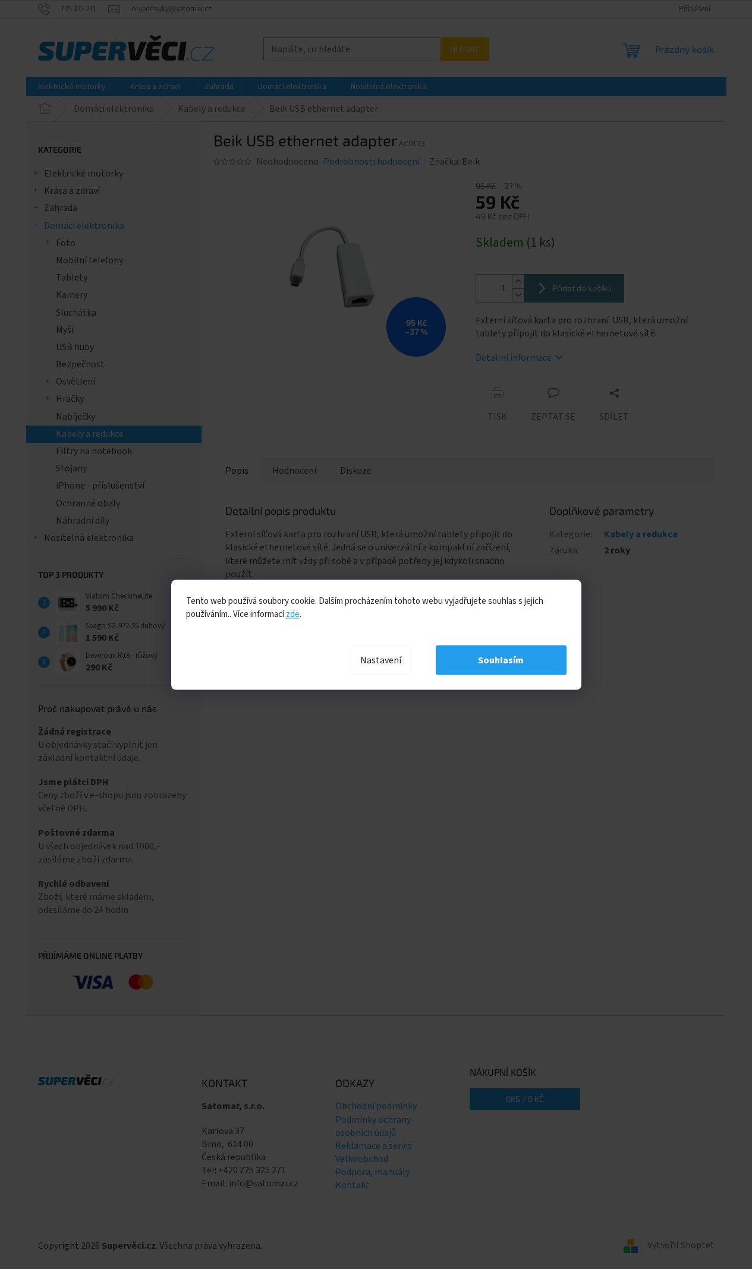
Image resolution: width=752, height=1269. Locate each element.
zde (293, 613)
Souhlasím (501, 659)
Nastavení (380, 659)
